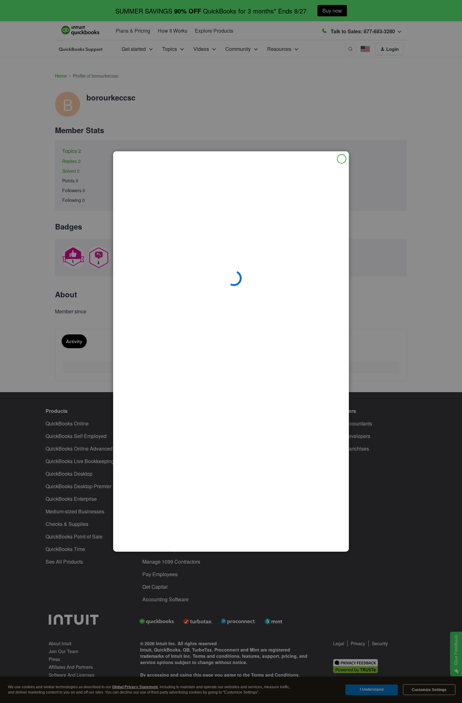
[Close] (342, 159)
